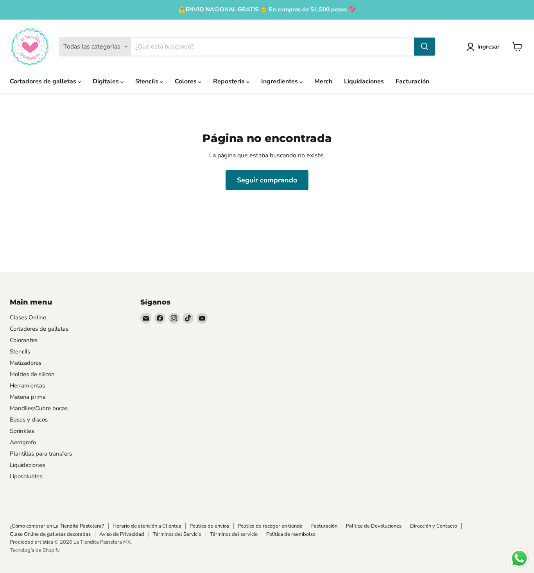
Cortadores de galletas (44, 81)
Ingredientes (280, 81)
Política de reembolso (290, 534)
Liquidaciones (364, 81)
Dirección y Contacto (433, 526)
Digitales (106, 81)
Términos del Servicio (177, 534)
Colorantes (24, 340)
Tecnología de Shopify (35, 550)
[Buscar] (424, 47)
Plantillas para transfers (41, 454)
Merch (323, 81)
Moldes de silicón (32, 374)
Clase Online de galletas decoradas (50, 534)
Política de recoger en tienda (270, 526)
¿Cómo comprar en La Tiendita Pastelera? (57, 526)
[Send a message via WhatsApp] (519, 558)
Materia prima (28, 397)
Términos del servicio (234, 534)
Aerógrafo (23, 442)
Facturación (412, 81)
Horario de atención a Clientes (147, 526)
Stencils (147, 81)
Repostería (229, 81)
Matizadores (25, 363)
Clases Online (28, 317)
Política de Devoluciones (373, 526)
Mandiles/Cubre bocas (39, 408)
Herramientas (27, 385)
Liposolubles (26, 476)
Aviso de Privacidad (121, 534)
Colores (186, 81)
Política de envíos (209, 526)
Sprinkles (22, 431)
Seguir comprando (267, 180)
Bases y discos (29, 419)
